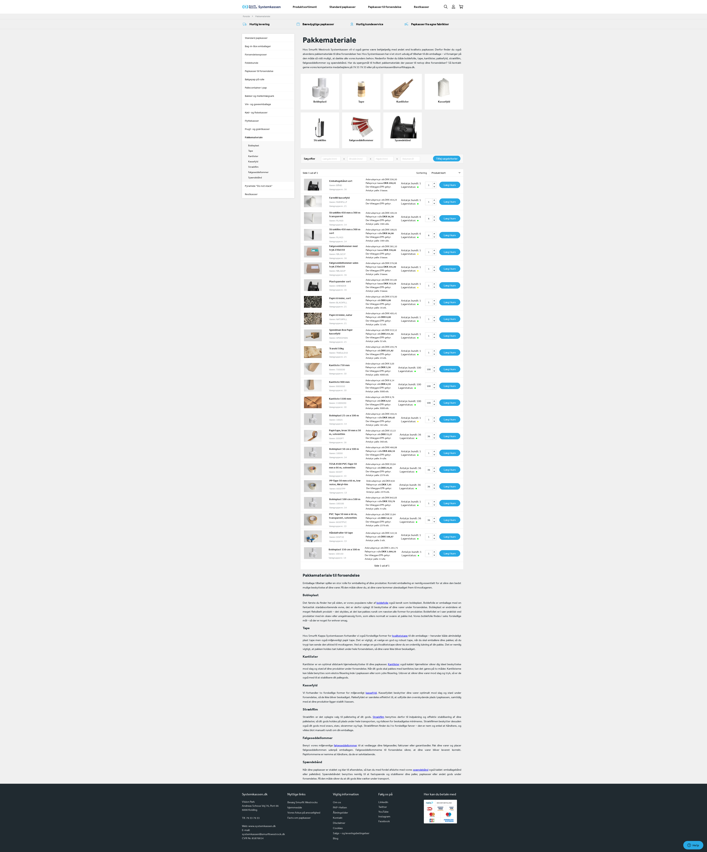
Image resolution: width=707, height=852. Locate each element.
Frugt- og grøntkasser (257, 129)
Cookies (338, 828)
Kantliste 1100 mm (340, 398)
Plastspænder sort (340, 281)
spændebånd (420, 769)
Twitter (382, 807)
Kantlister (253, 156)
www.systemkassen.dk (262, 826)
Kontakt (337, 817)
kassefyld (371, 692)
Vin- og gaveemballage (258, 104)
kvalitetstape (400, 635)
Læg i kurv (450, 185)
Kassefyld (253, 161)
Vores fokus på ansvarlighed (303, 812)
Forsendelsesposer (256, 54)
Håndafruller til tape (341, 532)
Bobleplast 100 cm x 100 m (344, 499)
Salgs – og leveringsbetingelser (351, 833)
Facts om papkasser (299, 817)
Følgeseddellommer (258, 172)
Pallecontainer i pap (256, 87)
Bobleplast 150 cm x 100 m (344, 549)
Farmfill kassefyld (339, 197)
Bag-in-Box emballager (258, 46)
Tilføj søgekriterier (447, 158)
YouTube (383, 811)
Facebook (384, 821)
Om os (337, 802)
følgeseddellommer (345, 745)
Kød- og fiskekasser (256, 112)
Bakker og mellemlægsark (259, 96)
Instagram (384, 816)
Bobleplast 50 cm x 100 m (344, 449)
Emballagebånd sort (340, 181)
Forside (246, 16)
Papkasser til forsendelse (384, 7)
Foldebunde (251, 62)
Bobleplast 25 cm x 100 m (344, 415)
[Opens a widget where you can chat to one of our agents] (693, 845)
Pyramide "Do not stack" (258, 186)
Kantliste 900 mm (339, 382)
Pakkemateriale (262, 16)
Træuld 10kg (336, 348)
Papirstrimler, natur (340, 315)
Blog (335, 838)
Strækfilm (253, 166)
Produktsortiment (305, 7)
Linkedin (383, 802)
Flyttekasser (252, 120)
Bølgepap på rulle (254, 79)
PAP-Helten (340, 807)
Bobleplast (253, 145)
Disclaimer (339, 823)
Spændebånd (255, 177)
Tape (250, 150)
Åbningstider (340, 812)
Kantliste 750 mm (339, 365)
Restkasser (421, 7)
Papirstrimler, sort (340, 298)
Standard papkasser (342, 7)
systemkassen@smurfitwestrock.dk (263, 834)
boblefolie (382, 602)
